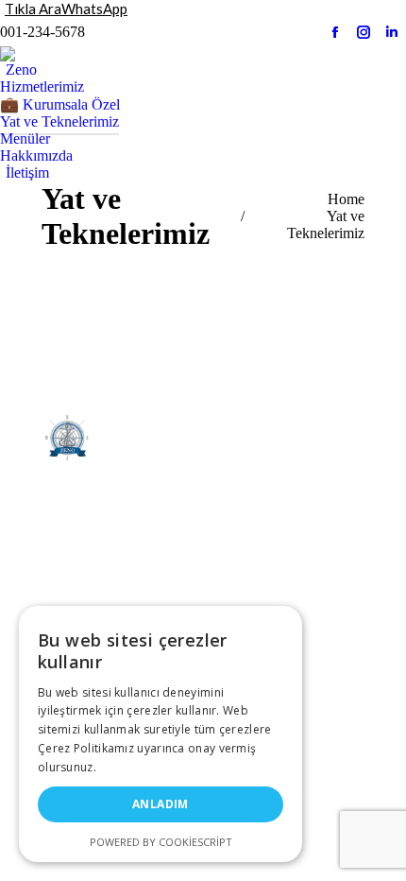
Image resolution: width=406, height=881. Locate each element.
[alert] (160, 734)
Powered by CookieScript (161, 842)
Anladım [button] (160, 804)
